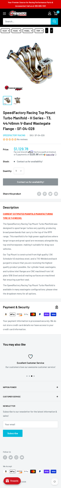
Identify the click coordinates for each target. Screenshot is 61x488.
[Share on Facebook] (39, 193)
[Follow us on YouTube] (22, 457)
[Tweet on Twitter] (50, 193)
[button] (10, 139)
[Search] (54, 21)
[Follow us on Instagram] (16, 457)
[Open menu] (4, 13)
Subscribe (12, 433)
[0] (55, 13)
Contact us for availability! (30, 181)
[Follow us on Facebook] (5, 457)
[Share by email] (56, 193)
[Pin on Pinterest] (45, 193)
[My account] (49, 13)
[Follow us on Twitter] (11, 457)
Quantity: (7, 171)
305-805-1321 (40, 6)
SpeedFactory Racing (14, 135)
